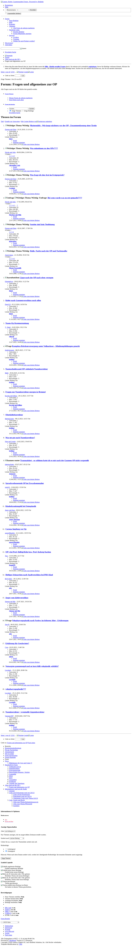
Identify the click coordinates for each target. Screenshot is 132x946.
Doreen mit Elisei (10, 129)
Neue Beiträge (13, 20)
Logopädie (12, 774)
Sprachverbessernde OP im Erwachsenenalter (24, 483)
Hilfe (6, 7)
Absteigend (11, 851)
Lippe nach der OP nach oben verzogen (36, 278)
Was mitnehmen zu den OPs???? (44, 148)
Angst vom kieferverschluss (16, 598)
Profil (15, 141)
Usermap (16, 39)
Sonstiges (16, 806)
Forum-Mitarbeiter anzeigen (22, 33)
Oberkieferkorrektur (14, 415)
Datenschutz (9, 926)
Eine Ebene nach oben (16, 100)
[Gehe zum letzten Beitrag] (30, 144)
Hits (22, 121)
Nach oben (31, 743)
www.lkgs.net (9, 931)
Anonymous (9, 255)
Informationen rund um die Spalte (16, 789)
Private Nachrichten (11, 750)
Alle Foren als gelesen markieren (24, 28)
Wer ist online (9, 754)
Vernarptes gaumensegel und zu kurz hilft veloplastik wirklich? (32, 666)
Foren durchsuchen (11, 755)
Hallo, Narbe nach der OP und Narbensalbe (48, 251)
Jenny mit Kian (10, 510)
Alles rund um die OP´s (12, 59)
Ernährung (12, 781)
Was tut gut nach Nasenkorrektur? (20, 438)
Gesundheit (12, 780)
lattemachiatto (9, 464)
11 (14, 72)
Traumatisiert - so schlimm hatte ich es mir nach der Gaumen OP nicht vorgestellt (54, 460)
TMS (20, 944)
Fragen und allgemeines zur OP (19, 787)
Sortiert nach (5, 838)
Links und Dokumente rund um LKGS (21, 793)
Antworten (16, 121)
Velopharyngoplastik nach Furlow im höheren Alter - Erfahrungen (40, 620)
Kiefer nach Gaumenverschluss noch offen (23, 300)
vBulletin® (12, 940)
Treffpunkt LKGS (15, 767)
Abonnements (9, 752)
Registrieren (9, 5)
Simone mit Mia (10, 601)
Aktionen (12, 26)
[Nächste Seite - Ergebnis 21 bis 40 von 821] (20, 72)
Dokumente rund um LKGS (22, 796)
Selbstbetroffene (14, 768)
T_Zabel (8, 327)
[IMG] (7, 911)
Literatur (12, 791)
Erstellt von (8, 121)
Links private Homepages (21, 794)
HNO (11, 776)
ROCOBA (8, 579)
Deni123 (8, 304)
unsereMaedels (10, 533)
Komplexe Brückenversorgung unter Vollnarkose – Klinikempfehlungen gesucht (46, 346)
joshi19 (7, 487)
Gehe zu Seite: (10, 75)
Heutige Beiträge (18, 32)
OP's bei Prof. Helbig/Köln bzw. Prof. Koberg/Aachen (28, 552)
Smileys (7, 909)
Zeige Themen (16, 111)
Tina (6, 556)
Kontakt (7, 929)
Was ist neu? (9, 43)
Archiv (7, 933)
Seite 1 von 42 (5, 72)
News (7, 761)
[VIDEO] (8, 913)
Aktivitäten (8, 45)
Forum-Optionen (9, 93)
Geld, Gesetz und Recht (17, 800)
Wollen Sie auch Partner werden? (24, 41)
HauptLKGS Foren (11, 765)
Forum (7, 19)
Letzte (26, 72)
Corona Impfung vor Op (16, 529)
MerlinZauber (9, 419)
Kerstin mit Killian (11, 396)
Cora (6, 647)
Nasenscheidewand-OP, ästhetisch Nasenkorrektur (26, 369)
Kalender (12, 24)
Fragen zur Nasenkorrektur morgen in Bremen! (25, 392)
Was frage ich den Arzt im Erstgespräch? (47, 175)
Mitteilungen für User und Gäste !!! (20, 763)
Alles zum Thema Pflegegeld (22, 804)
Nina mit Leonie (10, 441)
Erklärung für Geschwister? (17, 643)
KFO (10, 778)
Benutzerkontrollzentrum (13, 748)
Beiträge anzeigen (19, 142)
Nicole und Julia (10, 152)
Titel (2, 121)
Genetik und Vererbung (16, 783)
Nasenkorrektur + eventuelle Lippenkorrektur (24, 712)
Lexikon (16, 37)
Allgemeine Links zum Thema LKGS (25, 798)
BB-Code (8, 908)
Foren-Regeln (5, 919)
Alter (2, 831)
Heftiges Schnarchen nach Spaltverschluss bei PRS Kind (29, 575)
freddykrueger (9, 350)
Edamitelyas (9, 281)
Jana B (7, 624)
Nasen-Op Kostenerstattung (17, 323)
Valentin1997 (9, 716)
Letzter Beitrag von (30, 121)
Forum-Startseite (10, 757)
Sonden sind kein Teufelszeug (42, 224)
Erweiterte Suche (10, 52)
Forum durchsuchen (10, 104)
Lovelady (8, 670)
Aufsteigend (11, 849)
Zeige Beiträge (29, 111)
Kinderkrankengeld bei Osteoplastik (20, 506)
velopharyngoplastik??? (15, 689)
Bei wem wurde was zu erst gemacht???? (65, 198)
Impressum (8, 928)
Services (12, 35)
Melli (6, 373)
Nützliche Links (14, 30)
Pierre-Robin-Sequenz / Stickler (19, 772)
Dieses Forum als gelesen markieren (20, 98)
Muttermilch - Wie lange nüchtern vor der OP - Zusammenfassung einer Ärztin (63, 125)
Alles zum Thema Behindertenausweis (25, 802)
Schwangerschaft (14, 770)
